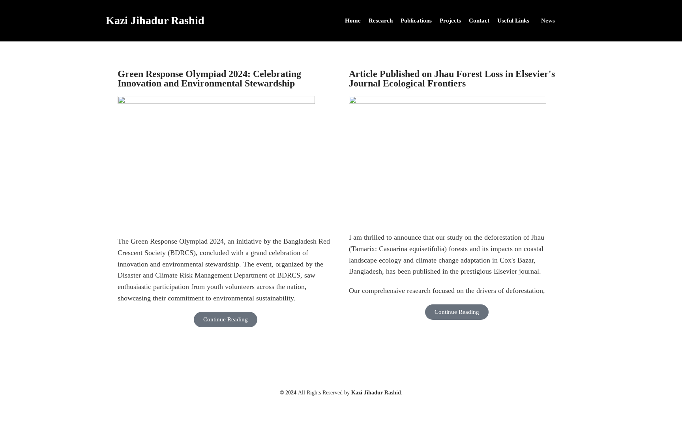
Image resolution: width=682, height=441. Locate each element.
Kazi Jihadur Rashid (155, 20)
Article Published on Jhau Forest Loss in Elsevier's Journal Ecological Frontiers (452, 78)
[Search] (574, 20)
